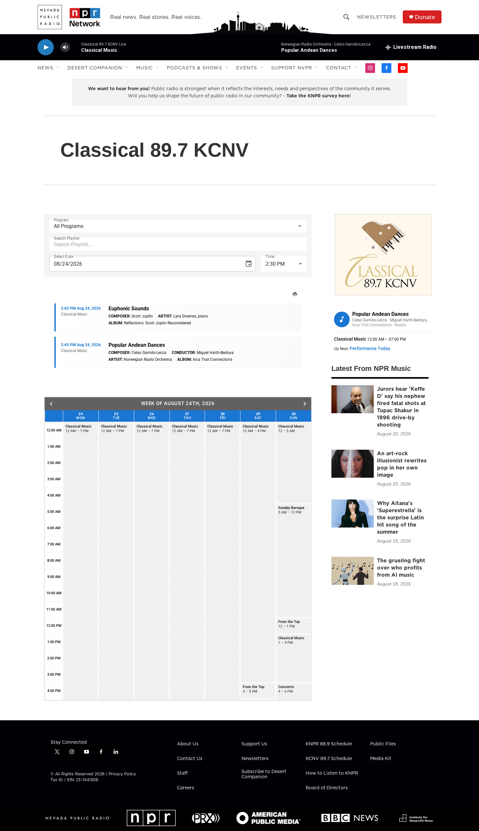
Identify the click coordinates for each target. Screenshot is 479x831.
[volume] (65, 47)
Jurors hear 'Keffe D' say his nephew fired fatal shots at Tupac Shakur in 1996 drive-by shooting (401, 406)
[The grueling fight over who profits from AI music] (352, 571)
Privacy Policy (122, 774)
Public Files (383, 744)
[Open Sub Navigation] (58, 67)
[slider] (76, 47)
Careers (185, 788)
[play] (45, 47)
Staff (182, 773)
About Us (187, 744)
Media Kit (380, 758)
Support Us (254, 744)
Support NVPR (291, 67)
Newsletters (376, 17)
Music (144, 67)
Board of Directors (327, 788)
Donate (425, 17)
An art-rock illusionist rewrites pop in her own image (402, 464)
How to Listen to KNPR (332, 773)
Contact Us (189, 758)
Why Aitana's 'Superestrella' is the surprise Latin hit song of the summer (400, 517)
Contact (338, 67)
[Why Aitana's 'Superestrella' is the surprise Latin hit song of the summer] (352, 514)
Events (246, 67)
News (45, 67)
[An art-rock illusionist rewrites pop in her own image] (352, 464)
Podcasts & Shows (194, 67)
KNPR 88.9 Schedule (329, 744)
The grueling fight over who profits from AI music (401, 567)
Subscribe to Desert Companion (263, 774)
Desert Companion (94, 67)
